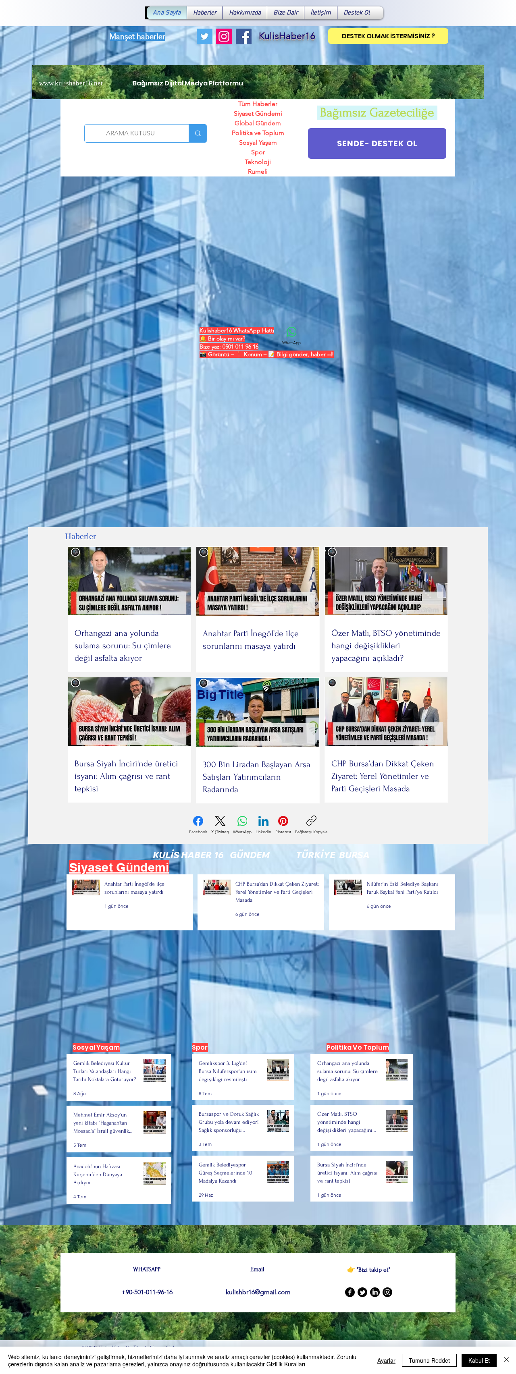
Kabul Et (479, 1360)
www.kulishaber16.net (71, 83)
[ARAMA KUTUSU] (198, 133)
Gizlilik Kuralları (285, 1364)
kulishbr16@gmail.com (258, 1292)
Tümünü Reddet (429, 1360)
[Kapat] (506, 1360)
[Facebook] (244, 36)
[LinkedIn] (375, 1292)
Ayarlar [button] (386, 1360)
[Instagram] (224, 36)
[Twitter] (204, 36)
